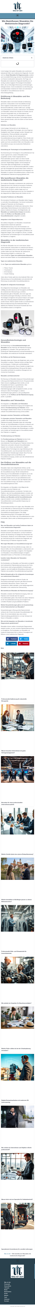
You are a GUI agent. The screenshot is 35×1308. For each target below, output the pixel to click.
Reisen (6, 1295)
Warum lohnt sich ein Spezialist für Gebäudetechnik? (17, 1199)
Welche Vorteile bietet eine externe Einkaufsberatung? (17, 854)
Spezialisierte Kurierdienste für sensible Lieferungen (17, 1249)
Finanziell (7, 1284)
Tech (5, 1297)
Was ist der (7, 1253)
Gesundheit (7, 1286)
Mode (5, 1289)
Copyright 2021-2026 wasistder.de (17, 1306)
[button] (17, 15)
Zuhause (6, 1299)
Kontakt (6, 1301)
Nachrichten (7, 1291)
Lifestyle (6, 1288)
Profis (6, 1293)
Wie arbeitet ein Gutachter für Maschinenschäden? (16, 1003)
